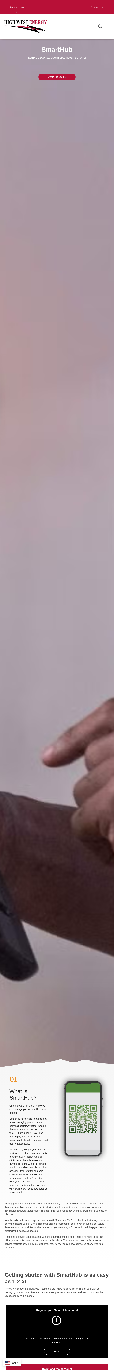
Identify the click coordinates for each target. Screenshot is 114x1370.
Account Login (17, 7)
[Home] (26, 26)
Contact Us (97, 7)
